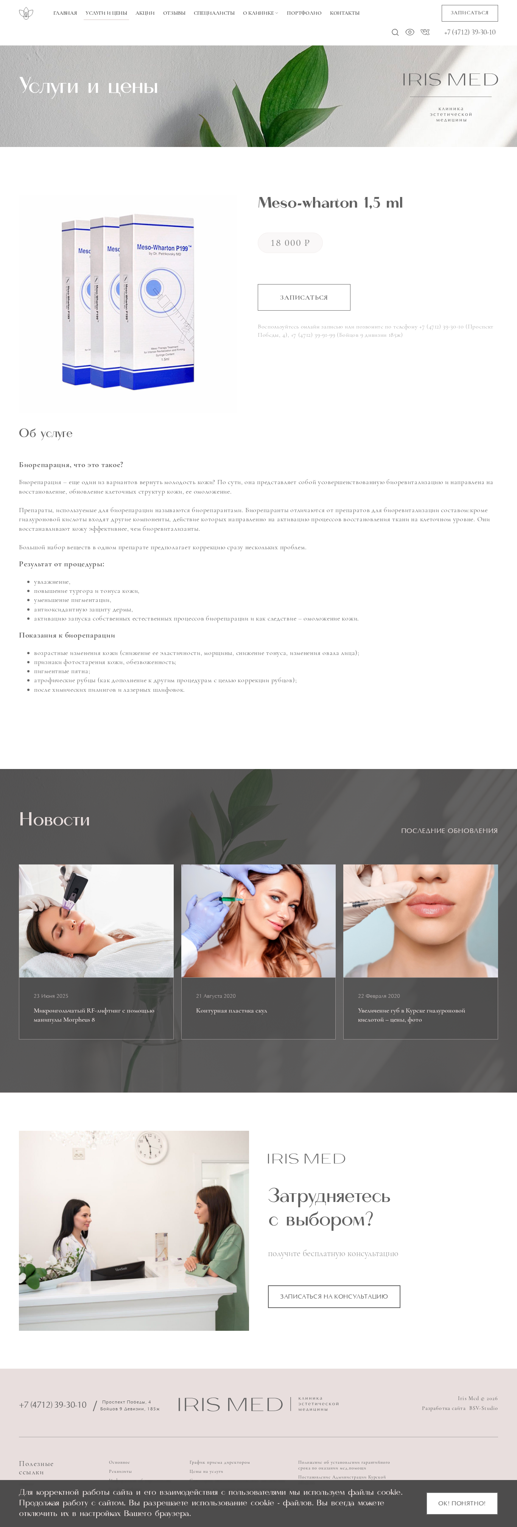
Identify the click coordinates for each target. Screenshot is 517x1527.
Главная (65, 13)
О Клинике (258, 13)
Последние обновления (449, 831)
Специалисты (214, 13)
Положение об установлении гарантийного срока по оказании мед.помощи (344, 1465)
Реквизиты (120, 1471)
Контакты (345, 13)
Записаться (470, 12)
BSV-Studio (483, 1408)
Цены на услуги (206, 1471)
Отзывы (174, 13)
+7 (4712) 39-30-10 (470, 32)
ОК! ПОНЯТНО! (462, 1504)
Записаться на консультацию (334, 1297)
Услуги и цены (106, 13)
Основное (119, 1462)
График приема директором (220, 1462)
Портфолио (304, 13)
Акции (144, 13)
